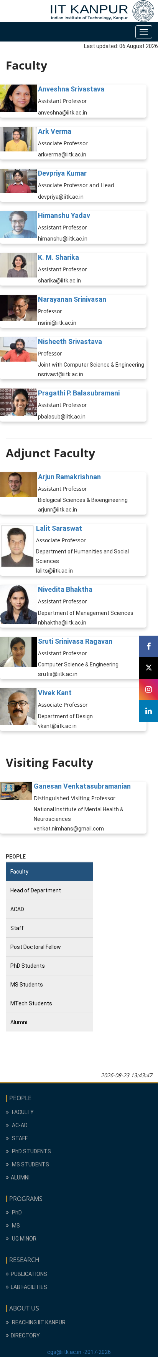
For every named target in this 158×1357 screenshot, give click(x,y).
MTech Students (31, 1003)
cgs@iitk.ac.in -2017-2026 (79, 1352)
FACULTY (22, 1112)
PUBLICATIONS (29, 1274)
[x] (148, 668)
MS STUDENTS (30, 1164)
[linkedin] (148, 711)
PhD (16, 1212)
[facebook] (148, 646)
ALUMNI (20, 1177)
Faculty (19, 872)
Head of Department (35, 890)
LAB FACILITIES (29, 1287)
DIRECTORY (25, 1335)
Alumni (18, 1022)
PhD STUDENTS (31, 1151)
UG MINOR (23, 1239)
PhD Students (27, 966)
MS (15, 1225)
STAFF (19, 1138)
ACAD (17, 909)
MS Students (26, 985)
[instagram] (148, 689)
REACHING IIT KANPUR (38, 1322)
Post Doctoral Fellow (35, 947)
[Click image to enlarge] (18, 101)
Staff (17, 928)
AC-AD (19, 1125)
